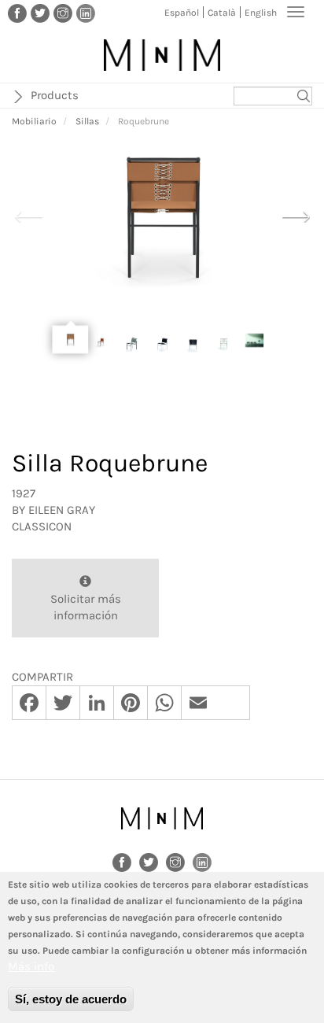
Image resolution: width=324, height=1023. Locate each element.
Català (222, 12)
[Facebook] (17, 13)
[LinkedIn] (85, 13)
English (261, 12)
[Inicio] (162, 55)
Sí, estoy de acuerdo (71, 999)
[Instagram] (62, 13)
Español (181, 12)
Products (55, 95)
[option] (162, 216)
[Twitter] (40, 13)
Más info (31, 966)
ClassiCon (42, 526)
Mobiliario (34, 121)
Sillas (87, 121)
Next (295, 214)
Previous (28, 214)
